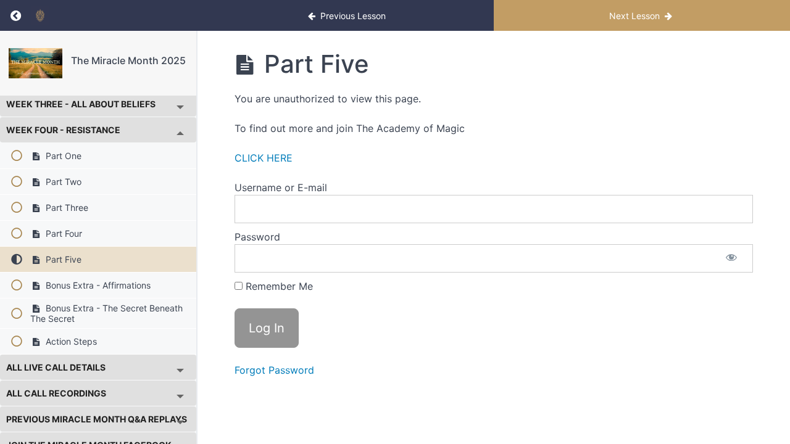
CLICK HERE (264, 158)
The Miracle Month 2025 (128, 60)
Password (257, 237)
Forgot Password (274, 370)
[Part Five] (35, 63)
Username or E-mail (281, 187)
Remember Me (278, 286)
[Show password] (731, 258)
